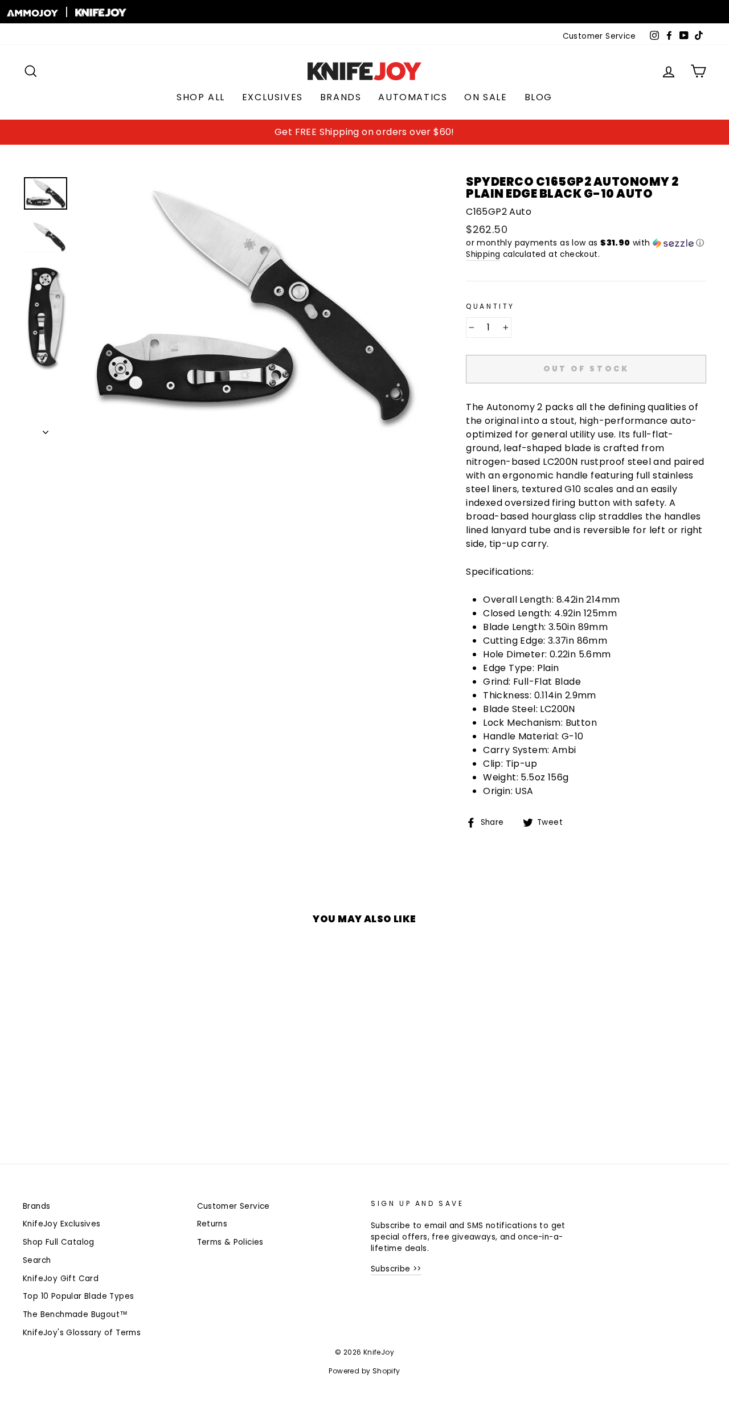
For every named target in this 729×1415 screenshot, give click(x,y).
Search (37, 1260)
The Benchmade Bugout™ (75, 1314)
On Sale (485, 97)
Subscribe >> (396, 1268)
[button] (586, 243)
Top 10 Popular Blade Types (78, 1296)
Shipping (483, 254)
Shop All (201, 97)
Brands (341, 97)
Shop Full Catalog (59, 1242)
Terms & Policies (230, 1242)
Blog (538, 97)
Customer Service (599, 36)
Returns (212, 1223)
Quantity (490, 306)
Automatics (412, 97)
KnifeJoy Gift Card (61, 1278)
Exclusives (272, 97)
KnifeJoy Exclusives (62, 1223)
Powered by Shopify (364, 1371)
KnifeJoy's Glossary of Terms (82, 1332)
